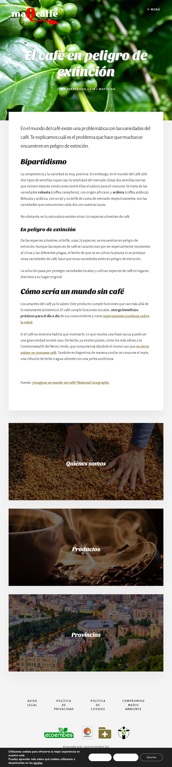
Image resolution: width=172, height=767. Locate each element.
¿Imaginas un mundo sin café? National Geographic (70, 383)
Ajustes (151, 757)
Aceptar (100, 757)
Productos (86, 549)
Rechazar (126, 757)
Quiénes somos (86, 463)
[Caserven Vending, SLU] (35, 24)
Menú (155, 9)
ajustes (38, 763)
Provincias (86, 635)
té (93, 346)
